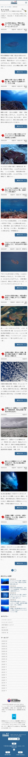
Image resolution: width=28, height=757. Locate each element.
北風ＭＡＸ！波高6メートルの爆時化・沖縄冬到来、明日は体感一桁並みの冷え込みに (16, 409)
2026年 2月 (4, 656)
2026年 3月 (4, 654)
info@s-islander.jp (20, 754)
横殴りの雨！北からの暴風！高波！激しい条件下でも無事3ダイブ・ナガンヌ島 (15, 81)
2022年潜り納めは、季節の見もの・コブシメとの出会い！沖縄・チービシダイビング (15, 24)
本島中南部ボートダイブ (8, 625)
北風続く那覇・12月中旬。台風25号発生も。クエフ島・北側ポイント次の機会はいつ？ (15, 517)
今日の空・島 (5, 632)
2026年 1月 (4, 659)
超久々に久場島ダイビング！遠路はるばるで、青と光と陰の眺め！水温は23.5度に (15, 463)
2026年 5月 (4, 648)
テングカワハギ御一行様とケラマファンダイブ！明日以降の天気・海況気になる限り (15, 135)
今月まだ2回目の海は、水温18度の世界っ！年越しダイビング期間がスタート (16, 297)
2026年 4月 (4, 651)
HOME (2, 6)
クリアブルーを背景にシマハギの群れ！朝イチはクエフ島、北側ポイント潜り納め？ (15, 190)
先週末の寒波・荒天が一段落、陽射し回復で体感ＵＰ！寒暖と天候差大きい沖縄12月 (15, 354)
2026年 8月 (4, 641)
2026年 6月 (4, 646)
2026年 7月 (4, 643)
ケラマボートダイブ (6, 619)
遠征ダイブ (4, 627)
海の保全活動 (5, 630)
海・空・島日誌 (8, 6)
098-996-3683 (8, 754)
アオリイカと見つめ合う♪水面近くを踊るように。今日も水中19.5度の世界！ (16, 244)
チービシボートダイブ (7, 622)
